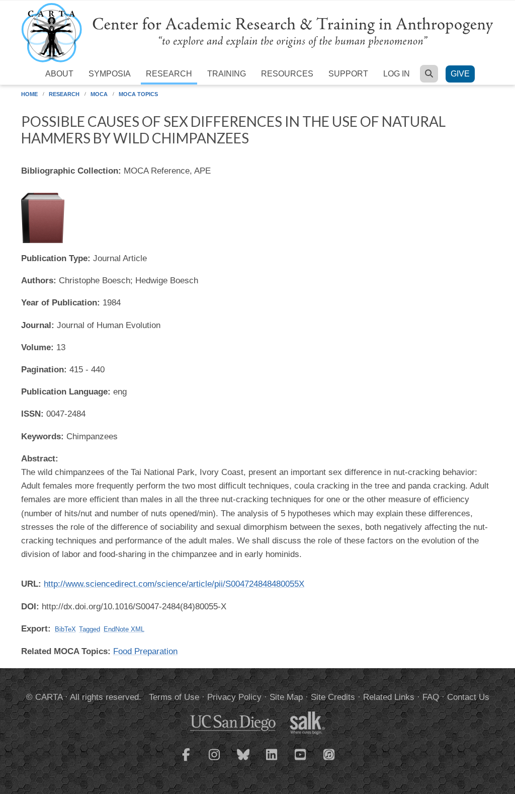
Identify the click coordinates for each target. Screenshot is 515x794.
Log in (396, 73)
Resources (287, 73)
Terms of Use (174, 697)
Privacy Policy (234, 697)
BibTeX (65, 629)
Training (226, 73)
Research (169, 73)
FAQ (430, 697)
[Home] (257, 32)
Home (29, 94)
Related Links (388, 697)
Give (460, 73)
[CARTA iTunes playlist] (329, 753)
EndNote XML (124, 629)
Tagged (89, 629)
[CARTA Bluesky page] (243, 760)
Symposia (110, 73)
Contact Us (468, 697)
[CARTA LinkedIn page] (272, 760)
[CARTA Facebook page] (186, 760)
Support (348, 73)
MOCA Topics (138, 94)
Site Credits (333, 697)
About (59, 73)
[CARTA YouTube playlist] (300, 760)
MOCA (99, 94)
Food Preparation (145, 651)
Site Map (286, 697)
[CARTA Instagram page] (214, 760)
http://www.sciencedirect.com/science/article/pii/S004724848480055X (174, 584)
